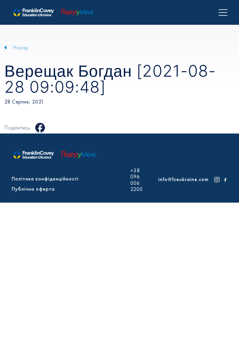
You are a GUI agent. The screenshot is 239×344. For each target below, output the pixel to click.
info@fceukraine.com (183, 179)
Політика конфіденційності (45, 178)
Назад (20, 47)
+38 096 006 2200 (136, 179)
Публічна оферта (33, 188)
